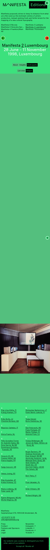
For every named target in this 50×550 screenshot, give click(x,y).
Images (29, 71)
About (15, 65)
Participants (32, 65)
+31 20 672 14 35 (8, 517)
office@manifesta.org (10, 519)
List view (21, 71)
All (2, 31)
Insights (22, 65)
